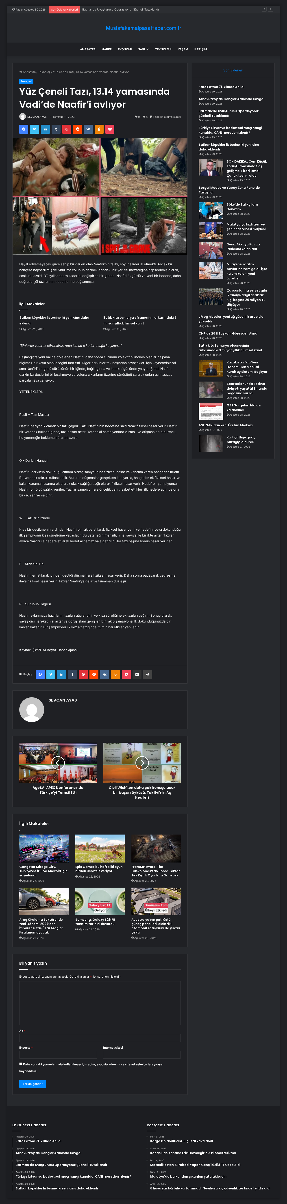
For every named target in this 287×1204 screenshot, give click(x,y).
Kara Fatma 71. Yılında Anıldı (221, 87)
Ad (22, 1030)
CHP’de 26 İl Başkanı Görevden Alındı (228, 333)
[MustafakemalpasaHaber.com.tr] (143, 28)
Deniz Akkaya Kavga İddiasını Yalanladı (243, 246)
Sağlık (143, 49)
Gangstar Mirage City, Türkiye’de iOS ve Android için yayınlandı (43, 871)
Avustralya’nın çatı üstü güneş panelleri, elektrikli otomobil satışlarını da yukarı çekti (155, 926)
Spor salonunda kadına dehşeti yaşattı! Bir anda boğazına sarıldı (247, 388)
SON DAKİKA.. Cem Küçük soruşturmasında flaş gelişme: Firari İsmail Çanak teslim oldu (247, 168)
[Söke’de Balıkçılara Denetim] (211, 210)
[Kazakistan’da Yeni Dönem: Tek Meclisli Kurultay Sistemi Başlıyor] (211, 368)
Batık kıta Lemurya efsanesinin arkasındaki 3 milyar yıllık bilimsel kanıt (230, 347)
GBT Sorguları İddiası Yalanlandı (244, 407)
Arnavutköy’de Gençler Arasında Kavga (231, 99)
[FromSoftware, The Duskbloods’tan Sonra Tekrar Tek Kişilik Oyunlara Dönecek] (156, 848)
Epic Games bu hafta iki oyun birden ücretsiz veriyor (99, 869)
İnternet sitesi (113, 1047)
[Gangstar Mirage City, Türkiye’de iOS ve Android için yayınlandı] (44, 848)
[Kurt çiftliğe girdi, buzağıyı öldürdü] (211, 443)
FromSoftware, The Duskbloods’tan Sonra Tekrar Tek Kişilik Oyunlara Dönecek (155, 871)
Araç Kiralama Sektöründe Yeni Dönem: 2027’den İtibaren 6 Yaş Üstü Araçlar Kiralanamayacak (41, 926)
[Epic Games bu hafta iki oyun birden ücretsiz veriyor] (100, 848)
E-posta (26, 1047)
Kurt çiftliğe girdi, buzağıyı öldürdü (241, 439)
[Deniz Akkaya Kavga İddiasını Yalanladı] (211, 250)
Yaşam (183, 49)
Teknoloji (163, 49)
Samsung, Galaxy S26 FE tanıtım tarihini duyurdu (95, 921)
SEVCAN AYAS (37, 116)
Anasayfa (88, 49)
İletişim (200, 49)
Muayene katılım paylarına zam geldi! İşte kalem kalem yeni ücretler (247, 271)
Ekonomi (125, 49)
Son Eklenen (233, 70)
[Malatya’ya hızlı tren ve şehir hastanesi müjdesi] (211, 230)
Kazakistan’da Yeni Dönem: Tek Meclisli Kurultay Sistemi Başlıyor (247, 367)
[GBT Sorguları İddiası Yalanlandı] (211, 411)
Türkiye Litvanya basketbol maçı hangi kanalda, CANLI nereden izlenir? (230, 130)
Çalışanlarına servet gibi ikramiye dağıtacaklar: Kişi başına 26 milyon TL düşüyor (247, 297)
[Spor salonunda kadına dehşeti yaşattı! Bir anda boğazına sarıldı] (211, 390)
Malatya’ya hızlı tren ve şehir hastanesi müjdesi (246, 226)
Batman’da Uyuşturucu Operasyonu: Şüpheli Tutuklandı (120, 9)
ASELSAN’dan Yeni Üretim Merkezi (226, 425)
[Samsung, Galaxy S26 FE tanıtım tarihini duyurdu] (100, 901)
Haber (107, 49)
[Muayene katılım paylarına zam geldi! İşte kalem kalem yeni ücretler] (211, 270)
